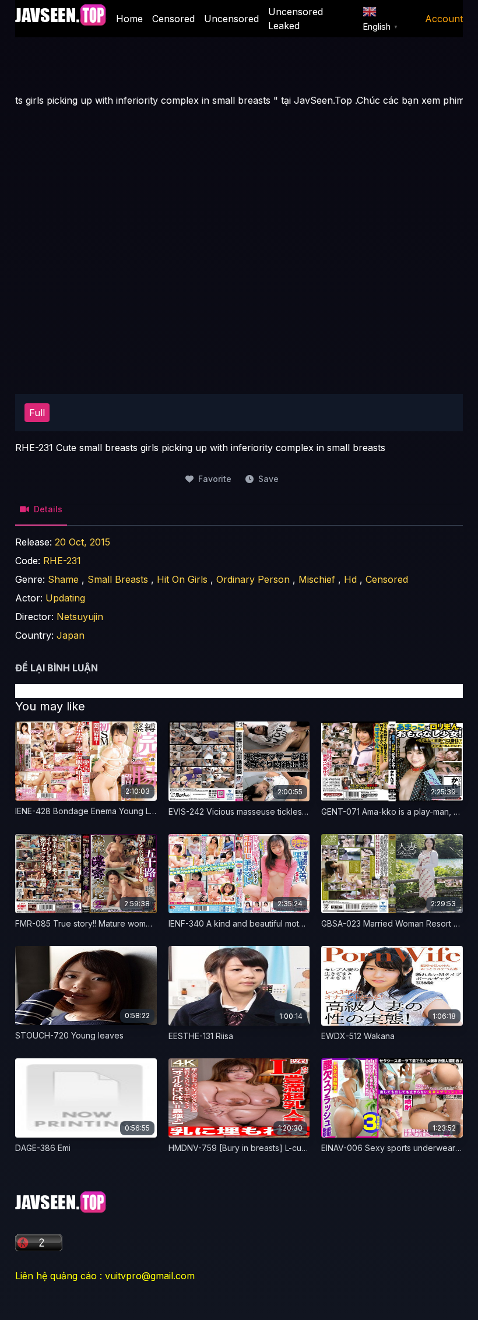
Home (129, 18)
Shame (63, 579)
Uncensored (231, 18)
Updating (65, 598)
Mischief (316, 579)
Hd (350, 579)
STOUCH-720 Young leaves (69, 1035)
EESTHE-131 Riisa (200, 1036)
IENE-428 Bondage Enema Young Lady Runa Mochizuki (121, 811)
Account (444, 18)
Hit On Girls (182, 579)
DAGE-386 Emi (43, 1148)
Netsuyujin (80, 616)
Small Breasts (117, 579)
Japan (71, 635)
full (37, 412)
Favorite (214, 479)
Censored (173, 18)
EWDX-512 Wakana (358, 1036)
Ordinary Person (253, 579)
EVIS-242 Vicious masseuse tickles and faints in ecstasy (275, 811)
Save (268, 479)
